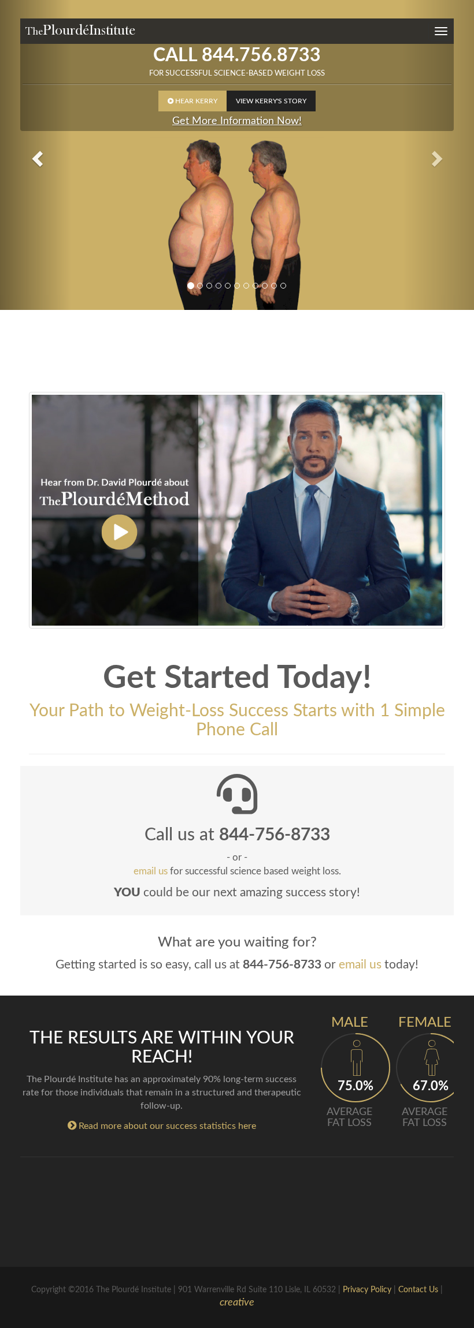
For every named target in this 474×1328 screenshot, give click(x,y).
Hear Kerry (192, 101)
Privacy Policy (367, 1290)
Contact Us (418, 1290)
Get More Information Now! (237, 120)
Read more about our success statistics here (162, 1126)
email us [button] (151, 871)
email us (360, 965)
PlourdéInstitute (80, 30)
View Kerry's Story (271, 101)
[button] (35, 155)
